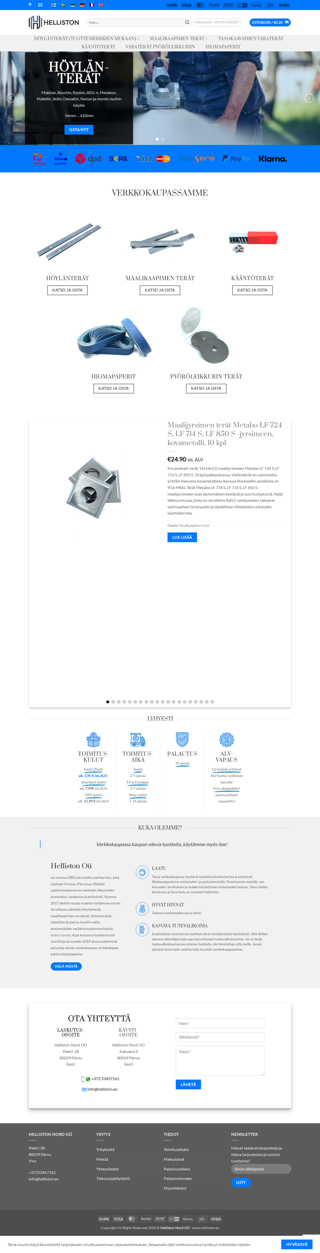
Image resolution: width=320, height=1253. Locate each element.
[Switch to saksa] (82, 5)
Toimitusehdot (176, 1149)
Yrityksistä (105, 1149)
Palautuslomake (178, 1178)
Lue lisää (182, 537)
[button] (217, 22)
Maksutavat (174, 1159)
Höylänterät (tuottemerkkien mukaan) (85, 39)
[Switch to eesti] (73, 5)
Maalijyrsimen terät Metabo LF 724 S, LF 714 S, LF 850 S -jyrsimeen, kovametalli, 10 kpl (225, 434)
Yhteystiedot (107, 1168)
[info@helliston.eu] (41, 4)
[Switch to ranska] (91, 5)
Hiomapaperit (223, 47)
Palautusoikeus (177, 1168)
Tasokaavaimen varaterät (251, 39)
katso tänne (61, 935)
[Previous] (11, 98)
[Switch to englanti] (101, 5)
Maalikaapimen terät (177, 39)
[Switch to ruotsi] (63, 5)
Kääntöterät (99, 47)
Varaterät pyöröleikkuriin (160, 47)
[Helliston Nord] (54, 22)
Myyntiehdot (175, 1188)
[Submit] (187, 22)
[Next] (309, 98)
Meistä (102, 1159)
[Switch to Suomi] (53, 5)
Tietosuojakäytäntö (113, 1178)
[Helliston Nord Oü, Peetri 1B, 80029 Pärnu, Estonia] (30, 4)
